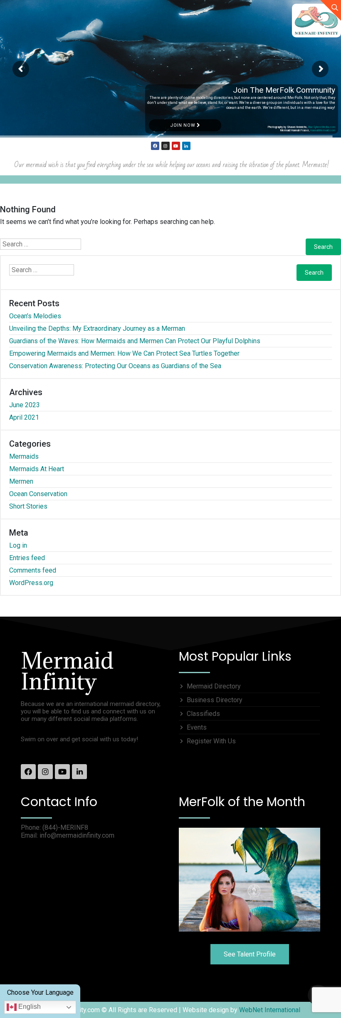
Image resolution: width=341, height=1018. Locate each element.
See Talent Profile (250, 954)
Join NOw (183, 125)
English (29, 1006)
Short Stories (28, 506)
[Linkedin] (186, 146)
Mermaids (24, 456)
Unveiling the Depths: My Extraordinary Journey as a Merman (97, 328)
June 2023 (24, 405)
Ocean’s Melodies (35, 316)
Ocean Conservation (38, 494)
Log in (18, 545)
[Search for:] (40, 244)
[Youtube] (176, 146)
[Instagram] (165, 146)
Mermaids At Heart (36, 469)
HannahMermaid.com (322, 130)
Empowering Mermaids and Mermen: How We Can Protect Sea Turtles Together (124, 353)
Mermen (21, 481)
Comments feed (32, 570)
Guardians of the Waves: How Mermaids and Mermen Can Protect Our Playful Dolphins (134, 341)
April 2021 (24, 417)
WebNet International (269, 1010)
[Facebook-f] (28, 771)
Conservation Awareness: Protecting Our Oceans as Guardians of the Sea (115, 366)
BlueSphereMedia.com (321, 127)
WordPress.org (31, 583)
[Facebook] (155, 146)
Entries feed (27, 558)
